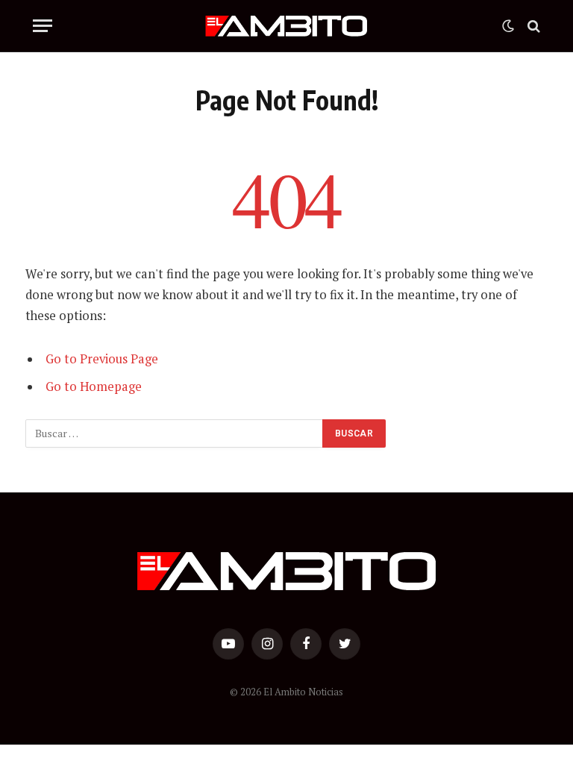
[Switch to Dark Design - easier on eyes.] (508, 26)
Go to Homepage (94, 386)
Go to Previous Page (102, 359)
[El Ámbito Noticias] (287, 26)
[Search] (532, 26)
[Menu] (42, 26)
